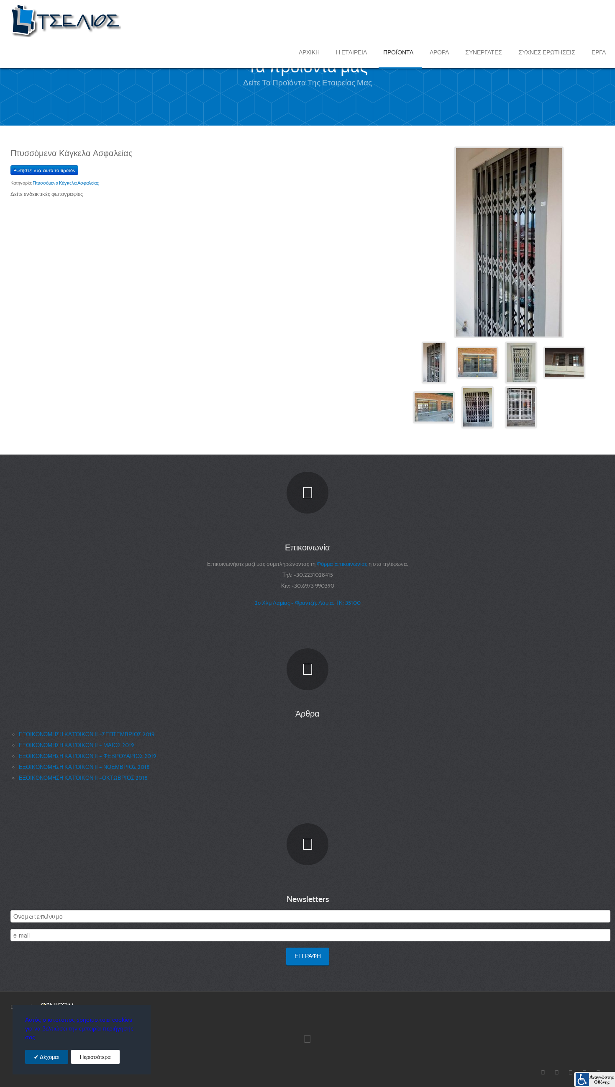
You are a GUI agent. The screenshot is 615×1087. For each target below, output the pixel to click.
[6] (477, 406)
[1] (509, 242)
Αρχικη (309, 52)
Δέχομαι (48, 1057)
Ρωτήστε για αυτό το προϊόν (44, 170)
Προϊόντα (398, 52)
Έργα (599, 52)
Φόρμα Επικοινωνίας (343, 564)
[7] (521, 406)
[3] (521, 362)
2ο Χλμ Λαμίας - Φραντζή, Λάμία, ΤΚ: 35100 (308, 603)
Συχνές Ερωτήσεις (546, 52)
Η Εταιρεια (351, 52)
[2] (477, 362)
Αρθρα (439, 52)
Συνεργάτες (483, 52)
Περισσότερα (95, 1057)
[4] (564, 362)
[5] (434, 406)
